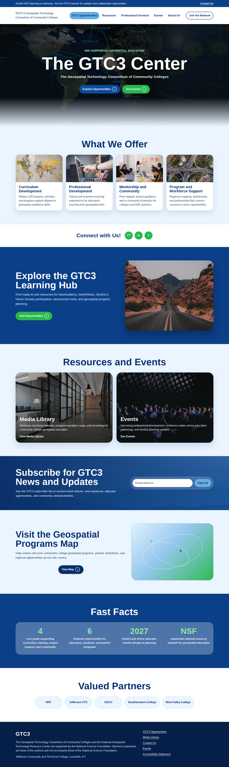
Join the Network (199, 15)
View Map (68, 569)
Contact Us (206, 3)
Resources (109, 15)
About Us (174, 15)
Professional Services (135, 15)
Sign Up (203, 483)
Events (158, 15)
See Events (133, 89)
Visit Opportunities (31, 315)
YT (128, 235)
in (138, 235)
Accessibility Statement (156, 754)
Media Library (151, 737)
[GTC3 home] (41, 15)
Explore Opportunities (97, 89)
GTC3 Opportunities (84, 15)
